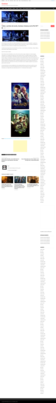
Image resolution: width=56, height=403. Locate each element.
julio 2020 (41, 355)
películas (12, 154)
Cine (8, 0)
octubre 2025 (42, 73)
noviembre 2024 (42, 88)
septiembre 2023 (43, 110)
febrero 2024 (42, 102)
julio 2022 (41, 131)
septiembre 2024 (43, 283)
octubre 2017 (42, 182)
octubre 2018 (42, 174)
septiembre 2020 (43, 162)
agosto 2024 (42, 93)
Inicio (6, 0)
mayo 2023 (42, 116)
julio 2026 (41, 59)
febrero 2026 (42, 67)
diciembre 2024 (42, 87)
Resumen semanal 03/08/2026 (45, 36)
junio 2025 (42, 79)
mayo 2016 (42, 200)
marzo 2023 (42, 119)
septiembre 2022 (43, 128)
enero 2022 (42, 332)
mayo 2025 (42, 81)
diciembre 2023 (42, 105)
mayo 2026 (42, 62)
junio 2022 (42, 133)
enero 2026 (42, 260)
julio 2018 (41, 176)
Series (17, 0)
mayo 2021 (42, 153)
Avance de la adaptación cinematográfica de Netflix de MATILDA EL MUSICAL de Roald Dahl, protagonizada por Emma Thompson (19, 186)
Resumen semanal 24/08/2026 (45, 32)
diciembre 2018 (42, 171)
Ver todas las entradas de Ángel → (12, 170)
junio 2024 (42, 96)
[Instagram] (53, 0)
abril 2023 (41, 118)
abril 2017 (41, 191)
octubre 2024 (42, 90)
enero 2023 (42, 122)
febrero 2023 (42, 121)
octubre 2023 (42, 108)
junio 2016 (42, 199)
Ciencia (30, 0)
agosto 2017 (42, 185)
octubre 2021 (42, 145)
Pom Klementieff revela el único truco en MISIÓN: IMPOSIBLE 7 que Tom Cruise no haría (33, 185)
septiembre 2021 (43, 147)
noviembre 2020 (42, 159)
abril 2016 (41, 202)
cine (6, 154)
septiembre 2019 (43, 170)
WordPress (14, 401)
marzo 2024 (42, 101)
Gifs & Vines (11, 0)
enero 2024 (42, 104)
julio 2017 (41, 186)
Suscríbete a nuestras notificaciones (45, 231)
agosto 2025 (42, 76)
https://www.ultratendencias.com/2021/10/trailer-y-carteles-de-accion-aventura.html (17, 138)
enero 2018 (42, 179)
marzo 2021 (42, 156)
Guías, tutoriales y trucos (24, 0)
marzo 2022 (42, 137)
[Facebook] (51, 0)
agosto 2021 (42, 148)
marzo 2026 (42, 65)
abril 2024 (41, 99)
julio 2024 (41, 95)
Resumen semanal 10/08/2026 (45, 35)
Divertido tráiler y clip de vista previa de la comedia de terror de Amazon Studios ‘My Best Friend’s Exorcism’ (7, 186)
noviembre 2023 (42, 107)
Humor (20, 0)
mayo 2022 (42, 134)
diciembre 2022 (42, 124)
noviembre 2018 (42, 173)
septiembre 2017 (43, 183)
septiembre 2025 (43, 75)
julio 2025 (41, 78)
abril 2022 (41, 136)
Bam (17, 401)
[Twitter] (52, 0)
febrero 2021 (42, 157)
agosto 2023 (42, 111)
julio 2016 (41, 197)
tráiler (15, 154)
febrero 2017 (42, 193)
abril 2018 (41, 177)
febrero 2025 (42, 84)
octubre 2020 (42, 160)
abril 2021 (41, 154)
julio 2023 (41, 113)
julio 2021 (41, 150)
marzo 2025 (42, 82)
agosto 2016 (42, 196)
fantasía (9, 154)
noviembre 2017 (42, 180)
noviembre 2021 (42, 144)
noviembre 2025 (42, 72)
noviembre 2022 (42, 125)
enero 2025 (42, 85)
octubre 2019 (42, 168)
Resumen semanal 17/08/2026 (45, 33)
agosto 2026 (42, 58)
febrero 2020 (42, 165)
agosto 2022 (42, 130)
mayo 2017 (42, 381)
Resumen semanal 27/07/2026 (45, 38)
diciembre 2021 (42, 142)
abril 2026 (41, 64)
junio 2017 (42, 188)
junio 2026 (42, 61)
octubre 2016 (42, 194)
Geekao (5, 4)
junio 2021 (42, 151)
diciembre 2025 (42, 70)
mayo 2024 (42, 98)
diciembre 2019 (42, 167)
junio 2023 (42, 114)
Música (15, 0)
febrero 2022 (42, 139)
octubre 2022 (42, 127)
